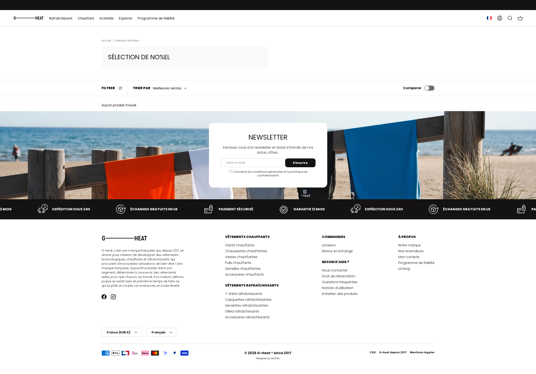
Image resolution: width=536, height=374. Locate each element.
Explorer (126, 18)
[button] (520, 18)
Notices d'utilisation (337, 287)
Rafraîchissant (61, 18)
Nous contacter (335, 270)
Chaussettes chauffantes (246, 251)
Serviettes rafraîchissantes (246, 305)
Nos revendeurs (411, 251)
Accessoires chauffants (244, 274)
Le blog (404, 268)
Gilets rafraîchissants (242, 311)
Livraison (329, 245)
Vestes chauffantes (241, 256)
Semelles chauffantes (243, 268)
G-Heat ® (265, 353)
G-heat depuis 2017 (393, 352)
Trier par (141, 88)
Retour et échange (337, 251)
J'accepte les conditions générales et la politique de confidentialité (270, 173)
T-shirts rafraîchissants (243, 293)
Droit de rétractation (338, 276)
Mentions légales (422, 352)
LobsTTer (275, 358)
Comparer (412, 88)
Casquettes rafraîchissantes (248, 299)
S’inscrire (300, 163)
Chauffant (86, 18)
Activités (106, 18)
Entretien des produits (340, 293)
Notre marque (409, 245)
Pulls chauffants (238, 262)
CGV (373, 352)
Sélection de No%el (127, 40)
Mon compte (408, 256)
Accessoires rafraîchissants (247, 317)
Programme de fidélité (156, 18)
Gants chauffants (239, 245)
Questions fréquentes (339, 282)
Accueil (106, 40)
